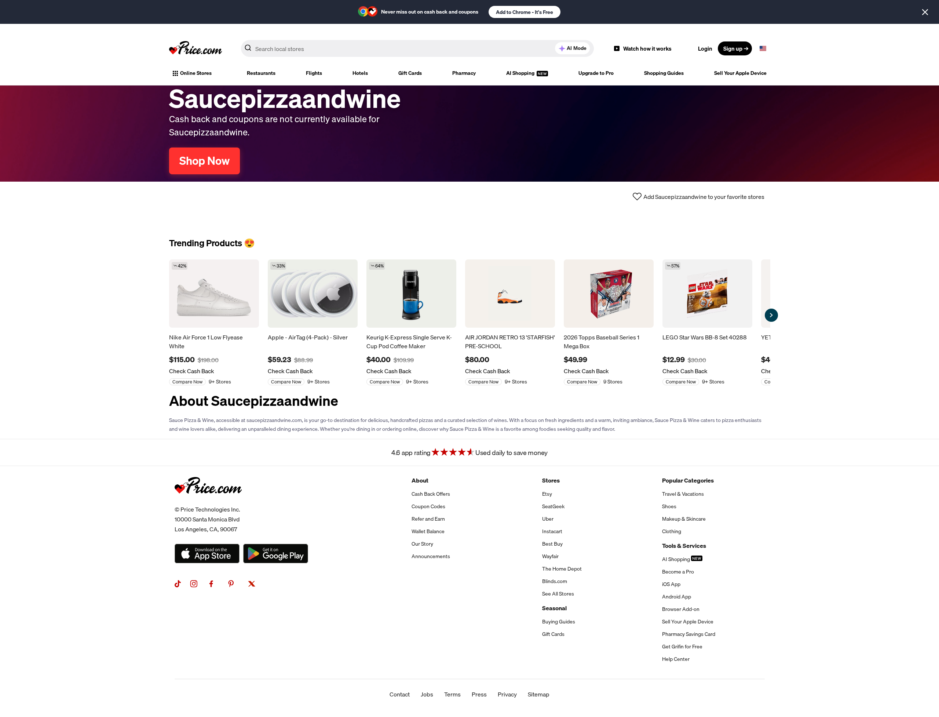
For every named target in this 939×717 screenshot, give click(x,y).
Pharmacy (464, 73)
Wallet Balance (428, 531)
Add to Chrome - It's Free (524, 12)
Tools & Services (684, 545)
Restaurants (261, 73)
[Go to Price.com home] (195, 48)
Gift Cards (410, 73)
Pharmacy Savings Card (688, 634)
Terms (452, 694)
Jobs (427, 694)
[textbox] (763, 48)
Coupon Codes (428, 506)
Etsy (547, 494)
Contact (400, 694)
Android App (676, 597)
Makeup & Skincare (684, 519)
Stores (551, 480)
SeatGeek (553, 506)
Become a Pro (678, 572)
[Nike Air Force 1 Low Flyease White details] (214, 293)
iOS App (671, 584)
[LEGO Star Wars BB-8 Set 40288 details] (707, 293)
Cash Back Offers (431, 494)
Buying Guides (558, 622)
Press (479, 694)
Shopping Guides (664, 73)
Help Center (676, 659)
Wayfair (550, 556)
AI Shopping (521, 73)
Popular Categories (688, 480)
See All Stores (558, 594)
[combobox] (417, 48)
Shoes (669, 506)
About (420, 480)
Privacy (507, 694)
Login (705, 48)
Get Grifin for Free (682, 647)
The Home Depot (562, 569)
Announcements (431, 556)
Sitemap (538, 694)
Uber (547, 519)
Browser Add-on (680, 609)
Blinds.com (554, 581)
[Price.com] (208, 502)
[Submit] (248, 50)
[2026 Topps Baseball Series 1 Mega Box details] (609, 293)
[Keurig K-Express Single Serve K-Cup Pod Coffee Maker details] (411, 293)
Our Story (422, 544)
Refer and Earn (428, 519)
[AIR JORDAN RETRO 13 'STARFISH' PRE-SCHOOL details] (510, 293)
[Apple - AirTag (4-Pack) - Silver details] (313, 293)
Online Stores (196, 73)
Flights (314, 73)
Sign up (732, 48)
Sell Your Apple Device (740, 73)
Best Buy (552, 544)
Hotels (360, 73)
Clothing (671, 531)
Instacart (552, 531)
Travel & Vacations (683, 494)
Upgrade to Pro (596, 73)
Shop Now (204, 161)
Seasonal (554, 608)
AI (577, 48)
